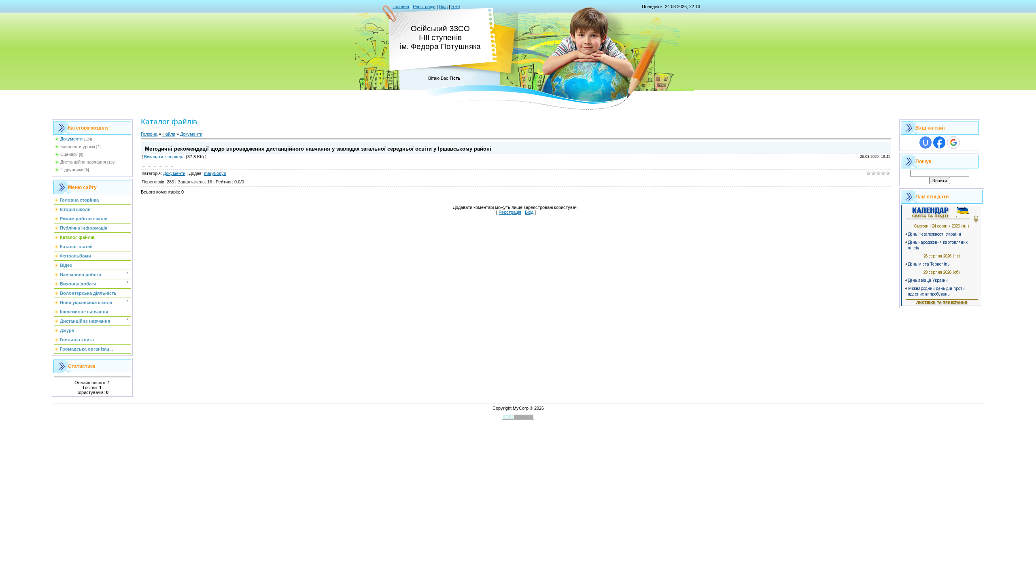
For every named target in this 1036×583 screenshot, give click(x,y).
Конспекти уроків (77, 146)
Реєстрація (424, 6)
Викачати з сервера (164, 156)
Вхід (443, 6)
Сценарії (69, 154)
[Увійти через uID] (925, 142)
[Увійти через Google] (953, 142)
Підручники (71, 169)
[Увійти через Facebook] (939, 142)
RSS (455, 6)
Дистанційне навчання (83, 162)
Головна (401, 6)
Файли (168, 134)
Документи (71, 138)
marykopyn (215, 173)
